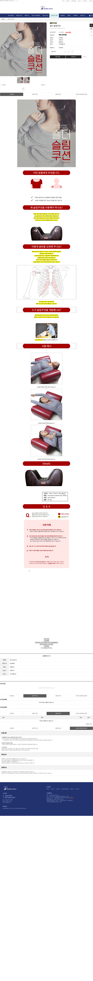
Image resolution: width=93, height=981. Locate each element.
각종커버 (75, 15)
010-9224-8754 (10, 797)
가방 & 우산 (45, 15)
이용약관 (58, 789)
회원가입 (68, 1)
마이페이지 (85, 1)
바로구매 (57, 57)
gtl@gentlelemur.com (56, 802)
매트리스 (27, 15)
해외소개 (82, 15)
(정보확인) (71, 798)
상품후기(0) (35, 94)
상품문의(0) (58, 94)
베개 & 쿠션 (19, 15)
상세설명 (11, 94)
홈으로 (47, 789)
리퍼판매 (62, 15)
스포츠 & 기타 (54, 15)
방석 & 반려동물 (36, 15)
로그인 (63, 1)
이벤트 (69, 15)
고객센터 (90, 1)
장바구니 (79, 1)
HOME (3, 19)
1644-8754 (8, 796)
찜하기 (84, 57)
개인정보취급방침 (65, 789)
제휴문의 (72, 789)
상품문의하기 (89, 724)
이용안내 (53, 789)
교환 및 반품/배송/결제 (81, 94)
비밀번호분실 (73, 1)
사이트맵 (77, 789)
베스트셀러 (11, 15)
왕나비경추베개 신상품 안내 (5, 0)
